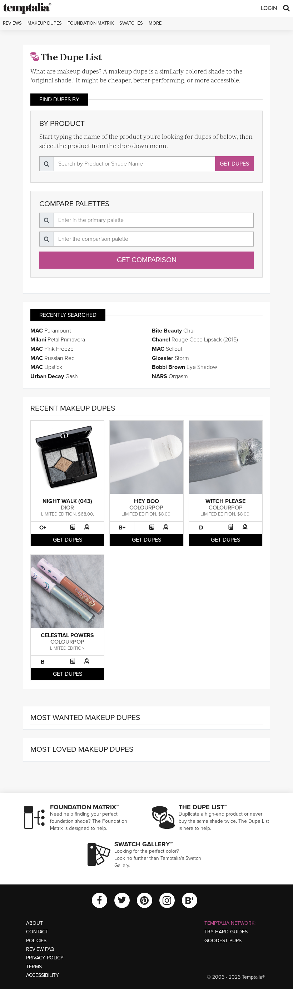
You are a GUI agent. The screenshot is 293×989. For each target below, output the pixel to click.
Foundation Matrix (91, 23)
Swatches (131, 23)
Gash (54, 376)
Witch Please (225, 501)
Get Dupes (234, 163)
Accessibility (42, 975)
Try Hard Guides (226, 932)
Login (269, 8)
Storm (170, 358)
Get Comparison (147, 260)
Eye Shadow (184, 367)
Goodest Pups (223, 941)
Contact (37, 932)
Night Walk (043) (67, 501)
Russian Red (52, 358)
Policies (36, 941)
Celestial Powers (67, 635)
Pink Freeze (52, 349)
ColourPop (146, 507)
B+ (122, 527)
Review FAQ (40, 949)
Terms (34, 967)
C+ (42, 527)
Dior (67, 507)
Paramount (50, 330)
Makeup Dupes (45, 23)
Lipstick (46, 367)
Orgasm (170, 376)
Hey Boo (146, 501)
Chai (173, 330)
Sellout (167, 349)
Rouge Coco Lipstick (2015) (195, 339)
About (34, 923)
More (155, 23)
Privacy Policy (45, 958)
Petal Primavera (57, 339)
